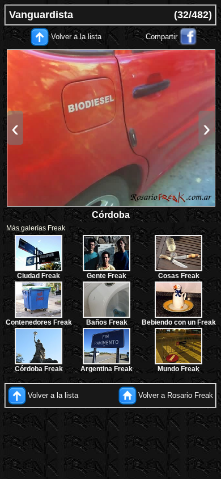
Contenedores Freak (39, 322)
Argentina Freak (106, 369)
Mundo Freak (178, 369)
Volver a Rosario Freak (175, 394)
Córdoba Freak (39, 369)
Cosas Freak (178, 276)
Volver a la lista (76, 36)
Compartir (161, 36)
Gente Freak (106, 276)
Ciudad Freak (38, 276)
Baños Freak (107, 322)
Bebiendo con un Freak (179, 322)
